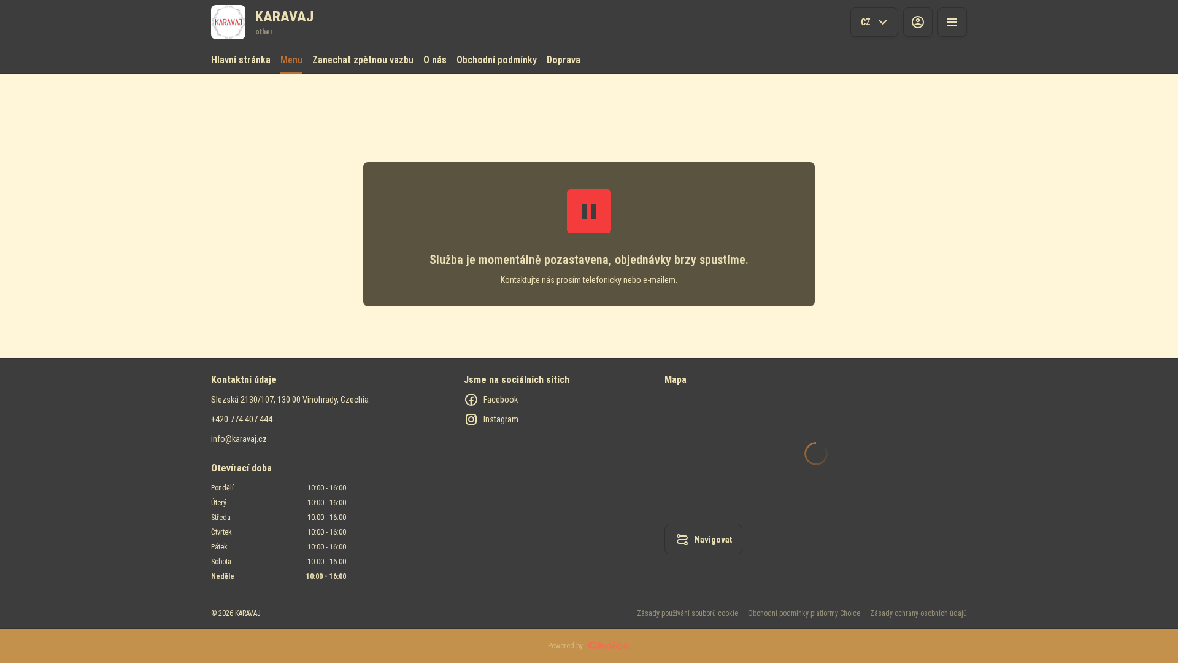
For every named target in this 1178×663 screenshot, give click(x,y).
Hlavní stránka (241, 60)
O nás (435, 60)
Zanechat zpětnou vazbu (363, 60)
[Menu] (952, 22)
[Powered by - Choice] (609, 645)
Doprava (563, 60)
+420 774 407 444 (241, 419)
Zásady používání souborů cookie (687, 613)
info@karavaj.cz (239, 439)
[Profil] (918, 22)
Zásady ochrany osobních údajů (918, 613)
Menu (291, 60)
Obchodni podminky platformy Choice (804, 613)
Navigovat (713, 540)
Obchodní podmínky (496, 60)
